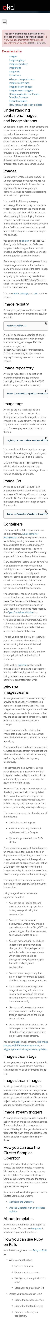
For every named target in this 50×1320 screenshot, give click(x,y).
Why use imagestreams (21, 79)
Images (13, 56)
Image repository (18, 64)
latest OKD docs (36, 42)
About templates (18, 101)
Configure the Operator (21, 1201)
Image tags (15, 67)
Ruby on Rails (40, 1250)
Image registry (17, 60)
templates (36, 1228)
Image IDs (14, 71)
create (15, 293)
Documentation (12, 51)
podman (24, 240)
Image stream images (20, 86)
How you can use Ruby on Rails (25, 104)
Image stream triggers (21, 90)
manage (24, 293)
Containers (15, 75)
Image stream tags (19, 82)
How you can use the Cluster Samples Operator (24, 96)
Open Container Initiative (20, 612)
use (35, 293)
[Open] (4, 22)
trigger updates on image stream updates (24, 1049)
